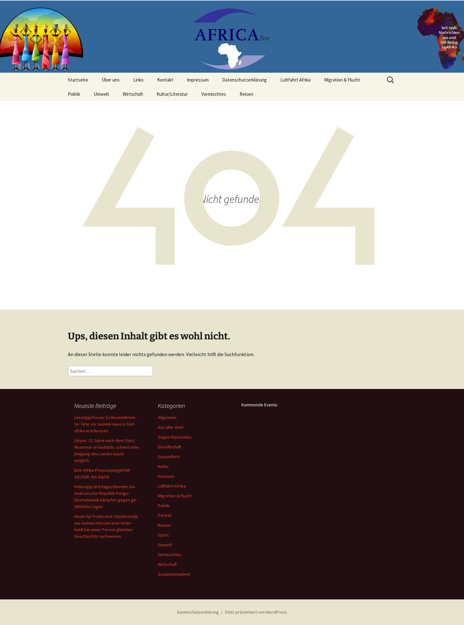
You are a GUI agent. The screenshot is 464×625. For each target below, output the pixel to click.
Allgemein (167, 417)
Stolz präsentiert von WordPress (256, 612)
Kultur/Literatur (172, 94)
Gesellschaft (169, 447)
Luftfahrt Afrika (295, 80)
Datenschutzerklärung (244, 80)
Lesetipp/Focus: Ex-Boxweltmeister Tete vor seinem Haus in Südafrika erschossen (105, 424)
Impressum (198, 80)
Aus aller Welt (170, 427)
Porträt (164, 515)
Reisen (246, 94)
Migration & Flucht (342, 80)
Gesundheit (169, 456)
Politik (74, 94)
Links (138, 80)
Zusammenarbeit (174, 574)
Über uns (111, 80)
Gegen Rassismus (175, 437)
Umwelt (101, 94)
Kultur (163, 466)
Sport (163, 535)
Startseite (78, 80)
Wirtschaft (133, 94)
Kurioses (166, 476)
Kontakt (165, 80)
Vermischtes (213, 94)
